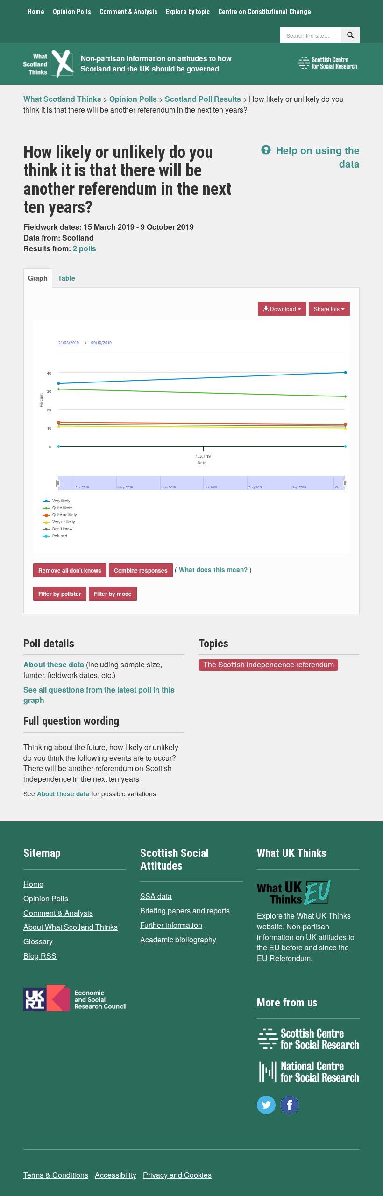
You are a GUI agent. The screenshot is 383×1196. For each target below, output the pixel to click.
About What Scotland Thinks (70, 926)
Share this (327, 308)
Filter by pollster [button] (59, 593)
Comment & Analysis (128, 11)
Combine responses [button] (141, 570)
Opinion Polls (72, 11)
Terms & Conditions (55, 1174)
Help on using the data (316, 156)
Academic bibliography (178, 939)
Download (283, 308)
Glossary (38, 941)
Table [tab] (66, 278)
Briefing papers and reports (185, 910)
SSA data (156, 896)
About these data (54, 664)
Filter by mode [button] (113, 593)
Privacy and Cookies (177, 1174)
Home (36, 11)
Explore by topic (188, 11)
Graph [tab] (38, 278)
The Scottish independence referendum (268, 664)
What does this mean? (213, 569)
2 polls (84, 248)
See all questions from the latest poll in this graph (99, 695)
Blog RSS (40, 955)
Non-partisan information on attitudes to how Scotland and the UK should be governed (156, 63)
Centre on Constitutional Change (264, 11)
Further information (171, 925)
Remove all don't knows (69, 570)
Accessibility (115, 1174)
